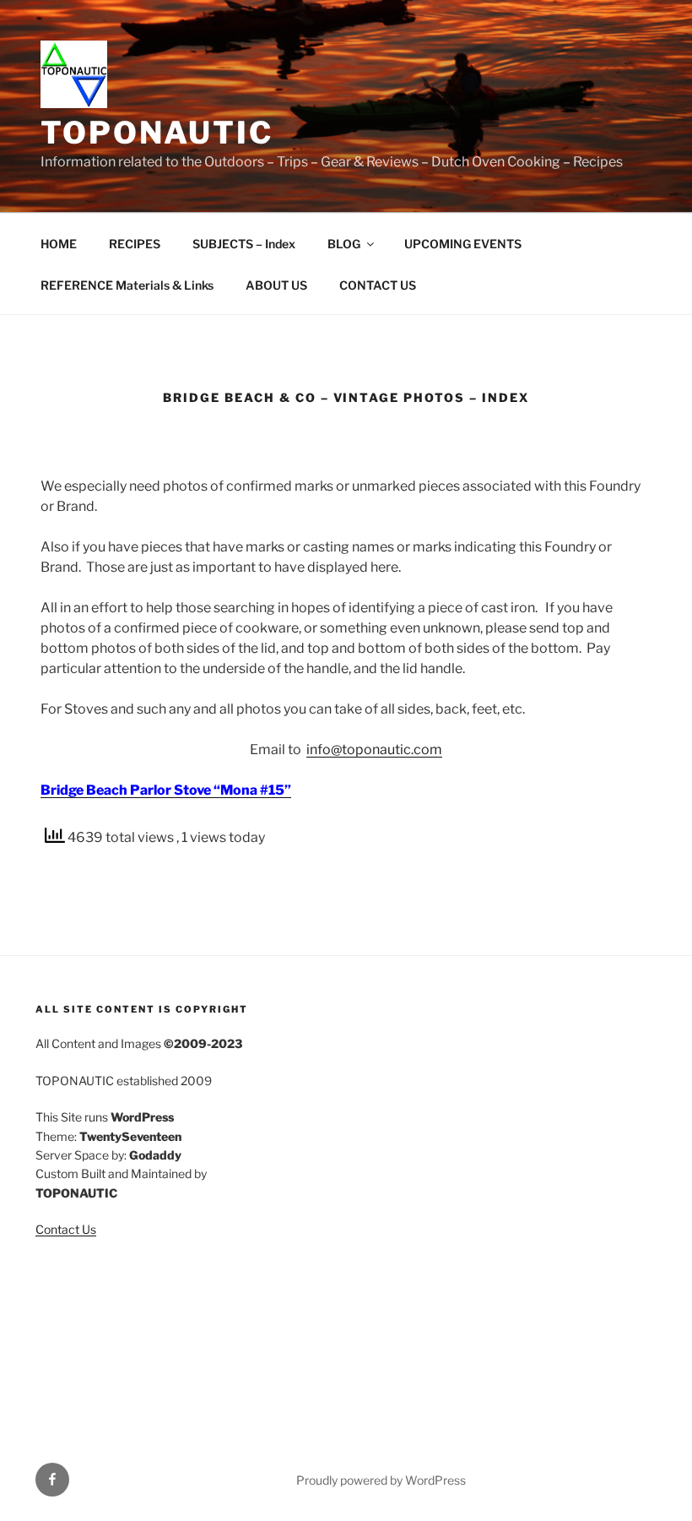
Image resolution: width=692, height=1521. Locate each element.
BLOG (343, 243)
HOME (59, 243)
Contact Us (65, 1229)
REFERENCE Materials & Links (127, 285)
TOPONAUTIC (157, 132)
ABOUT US (276, 285)
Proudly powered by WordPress (381, 1480)
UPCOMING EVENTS (463, 243)
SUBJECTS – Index (243, 243)
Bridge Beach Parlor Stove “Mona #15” (166, 790)
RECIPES (134, 243)
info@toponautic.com (374, 749)
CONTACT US (377, 285)
